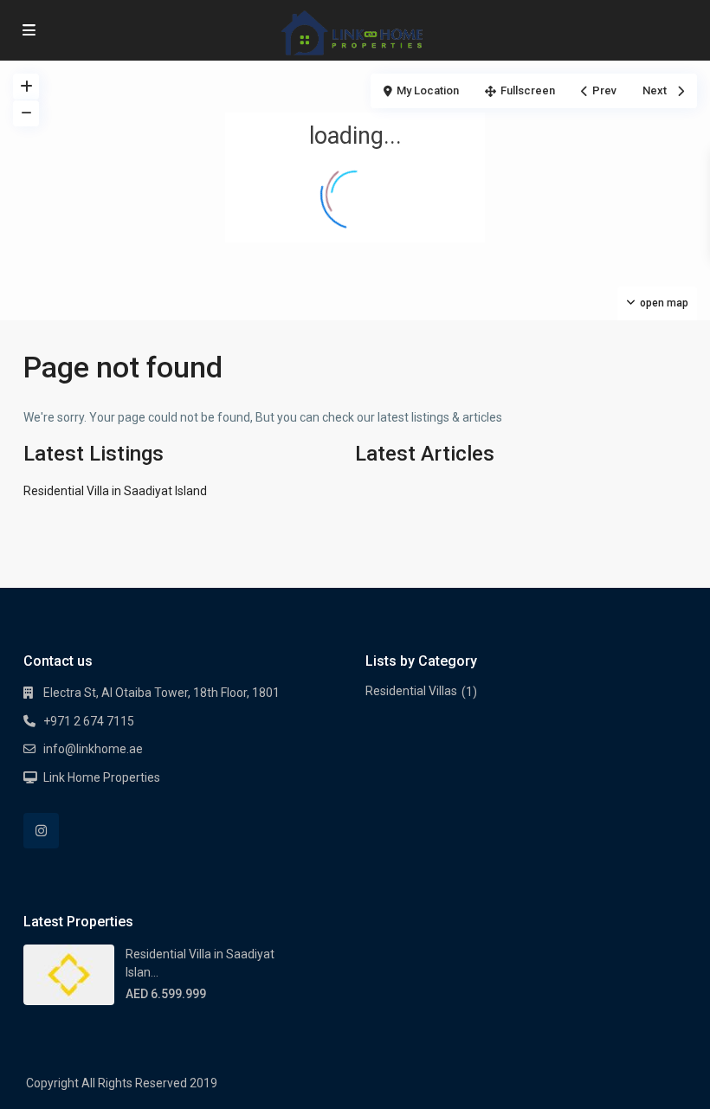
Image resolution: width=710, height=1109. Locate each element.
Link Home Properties (101, 777)
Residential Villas (411, 691)
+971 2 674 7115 (88, 721)
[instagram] (41, 830)
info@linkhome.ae (93, 749)
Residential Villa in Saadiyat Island (115, 491)
